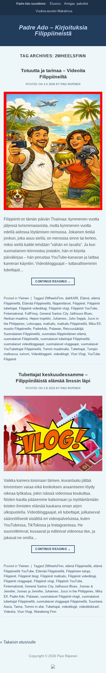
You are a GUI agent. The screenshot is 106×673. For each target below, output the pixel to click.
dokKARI (71, 298)
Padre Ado (17, 596)
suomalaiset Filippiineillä (21, 339)
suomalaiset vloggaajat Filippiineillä (61, 601)
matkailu (49, 324)
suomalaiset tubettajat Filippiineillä (64, 339)
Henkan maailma (16, 318)
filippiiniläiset (62, 303)
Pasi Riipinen (70, 84)
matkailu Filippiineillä (72, 324)
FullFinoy (31, 313)
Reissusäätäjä (73, 329)
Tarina (18, 607)
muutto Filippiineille (17, 329)
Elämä (84, 298)
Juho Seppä (77, 318)
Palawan (55, 329)
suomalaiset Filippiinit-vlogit (60, 596)
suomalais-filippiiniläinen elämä (64, 334)
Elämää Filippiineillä (36, 303)
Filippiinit (79, 303)
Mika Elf (95, 324)
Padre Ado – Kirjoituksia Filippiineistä (53, 30)
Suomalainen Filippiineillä (22, 334)
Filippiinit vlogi (59, 308)
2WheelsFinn (54, 298)
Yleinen (23, 298)
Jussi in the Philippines (76, 591)
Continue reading (53, 281)
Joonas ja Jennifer (30, 591)
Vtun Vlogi (78, 354)
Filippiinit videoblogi (33, 308)
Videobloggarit (41, 354)
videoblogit (61, 354)
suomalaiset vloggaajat (62, 344)
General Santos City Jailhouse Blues (66, 313)
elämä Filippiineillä (78, 566)
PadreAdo (40, 329)
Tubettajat (78, 349)
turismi (24, 354)
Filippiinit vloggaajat (18, 581)
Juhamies (60, 318)
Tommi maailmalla (56, 349)
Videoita (9, 611)
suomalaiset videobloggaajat (24, 344)
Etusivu (55, 3)
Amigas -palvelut (76, 3)
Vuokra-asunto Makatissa (54, 11)
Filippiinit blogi (28, 576)
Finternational (13, 313)
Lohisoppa (34, 324)
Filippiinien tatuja (78, 571)
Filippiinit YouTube (84, 308)
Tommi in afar (34, 607)
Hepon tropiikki (40, 318)
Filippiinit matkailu (53, 576)
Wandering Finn (45, 611)
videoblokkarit (89, 607)
